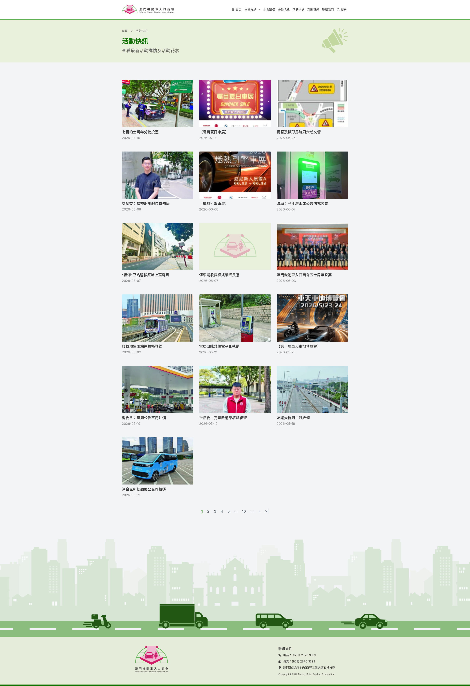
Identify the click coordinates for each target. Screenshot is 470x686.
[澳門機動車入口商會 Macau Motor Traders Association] (148, 9)
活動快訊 (141, 31)
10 (244, 511)
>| (267, 511)
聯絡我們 (285, 648)
